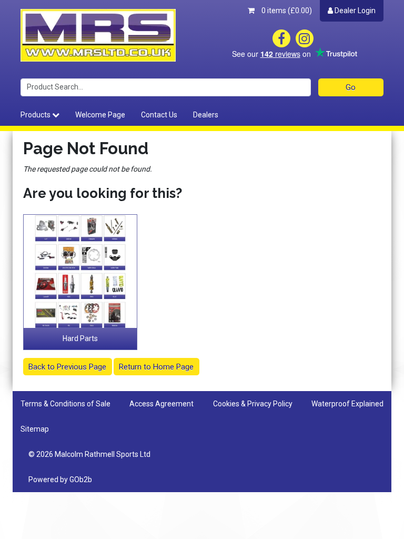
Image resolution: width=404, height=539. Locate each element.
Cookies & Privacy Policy (252, 404)
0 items (286, 10)
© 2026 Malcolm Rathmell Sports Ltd (89, 454)
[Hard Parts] (80, 271)
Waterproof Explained (347, 404)
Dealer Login (354, 10)
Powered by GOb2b (60, 479)
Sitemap (35, 429)
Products (36, 115)
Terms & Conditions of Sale (65, 404)
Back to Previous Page (67, 367)
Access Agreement (161, 404)
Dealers (205, 115)
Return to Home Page (156, 367)
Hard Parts (80, 338)
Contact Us (159, 115)
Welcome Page (100, 115)
